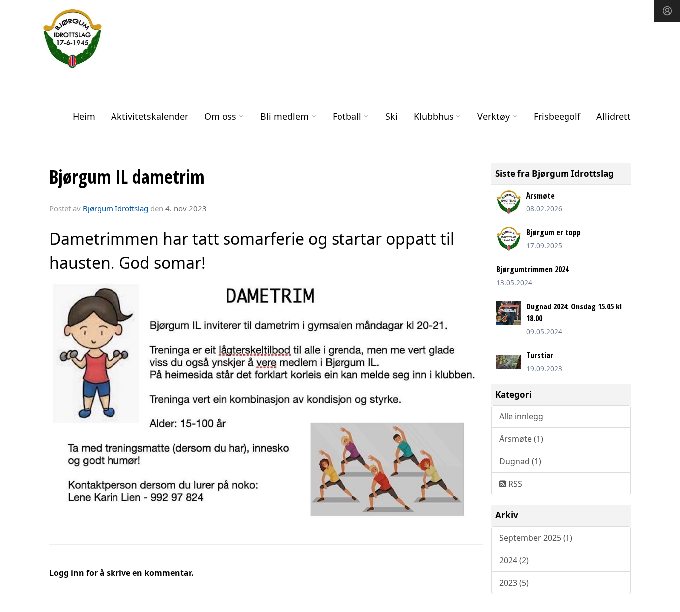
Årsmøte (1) (521, 438)
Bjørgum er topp (553, 232)
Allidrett (613, 116)
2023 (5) (514, 582)
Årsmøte (540, 195)
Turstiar (539, 355)
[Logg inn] (667, 11)
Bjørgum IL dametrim (127, 176)
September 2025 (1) (535, 537)
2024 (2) (514, 560)
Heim (84, 116)
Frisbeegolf (557, 116)
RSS (514, 483)
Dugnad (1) (520, 461)
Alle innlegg (521, 416)
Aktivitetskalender (149, 116)
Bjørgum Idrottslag (115, 208)
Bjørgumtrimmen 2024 (532, 269)
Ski (391, 116)
